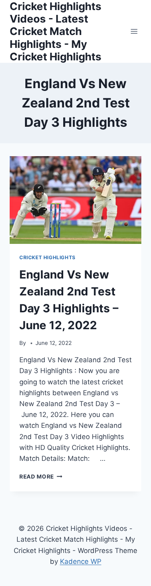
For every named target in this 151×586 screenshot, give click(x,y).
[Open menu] (133, 31)
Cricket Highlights (47, 257)
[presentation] (75, 200)
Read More (40, 476)
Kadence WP (80, 561)
